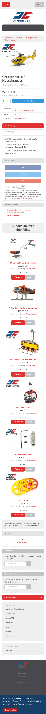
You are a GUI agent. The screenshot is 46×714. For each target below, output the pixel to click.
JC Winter (18, 38)
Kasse (22, 679)
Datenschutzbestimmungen (25, 198)
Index (8, 627)
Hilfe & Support (13, 215)
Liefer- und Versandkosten (15, 609)
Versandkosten (22, 95)
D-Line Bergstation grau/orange (23, 308)
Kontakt (8, 631)
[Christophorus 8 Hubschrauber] (23, 59)
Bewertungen (10, 132)
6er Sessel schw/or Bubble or (23, 360)
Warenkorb (19, 277)
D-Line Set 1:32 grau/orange (23, 263)
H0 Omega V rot (23, 408)
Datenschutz (10, 613)
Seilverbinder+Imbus (23, 455)
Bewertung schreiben (15, 213)
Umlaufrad (23, 501)
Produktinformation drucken (18, 210)
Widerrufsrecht (11, 636)
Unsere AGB (10, 618)
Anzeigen (30, 277)
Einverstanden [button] (10, 710)
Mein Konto (22, 682)
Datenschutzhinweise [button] (26, 704)
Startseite (8, 38)
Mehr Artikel (22, 543)
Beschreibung (10, 126)
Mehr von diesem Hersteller (24, 110)
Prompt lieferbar (20, 119)
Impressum (10, 622)
